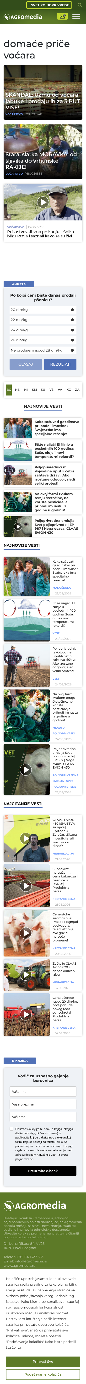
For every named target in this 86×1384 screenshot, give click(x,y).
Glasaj (25, 364)
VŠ (51, 389)
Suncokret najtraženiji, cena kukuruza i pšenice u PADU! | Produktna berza (65, 880)
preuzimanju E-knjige (59, 1146)
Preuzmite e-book (43, 1171)
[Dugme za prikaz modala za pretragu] (80, 5)
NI (26, 389)
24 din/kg (19, 330)
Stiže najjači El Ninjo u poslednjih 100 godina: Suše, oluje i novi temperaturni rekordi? (64, 614)
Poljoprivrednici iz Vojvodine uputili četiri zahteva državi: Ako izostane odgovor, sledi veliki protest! (65, 660)
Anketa (19, 284)
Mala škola (62, 587)
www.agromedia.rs (19, 1265)
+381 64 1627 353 (29, 1257)
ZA (77, 389)
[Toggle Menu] (76, 16)
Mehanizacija (63, 853)
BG (8, 389)
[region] (43, 1326)
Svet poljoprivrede (50, 5)
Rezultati (60, 364)
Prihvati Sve (43, 1361)
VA (60, 389)
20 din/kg (19, 309)
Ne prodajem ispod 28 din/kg (37, 350)
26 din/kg (19, 340)
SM (34, 389)
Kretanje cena (64, 899)
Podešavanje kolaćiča (43, 1374)
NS (17, 389)
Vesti (56, 633)
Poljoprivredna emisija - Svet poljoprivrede (65, 781)
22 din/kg (19, 319)
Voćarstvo (14, 114)
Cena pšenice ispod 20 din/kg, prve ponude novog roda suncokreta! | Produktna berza (65, 1009)
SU (43, 389)
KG (68, 389)
